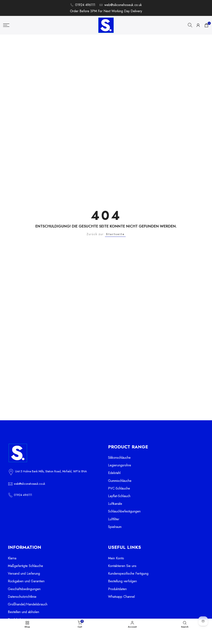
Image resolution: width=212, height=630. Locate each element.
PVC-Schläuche (119, 488)
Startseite (115, 234)
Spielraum (115, 526)
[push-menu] (6, 25)
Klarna (12, 558)
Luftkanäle (115, 503)
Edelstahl (114, 472)
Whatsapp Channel (121, 596)
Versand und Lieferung (24, 573)
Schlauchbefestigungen (124, 511)
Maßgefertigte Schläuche (25, 565)
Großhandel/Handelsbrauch (27, 604)
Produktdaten (117, 589)
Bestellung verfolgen (122, 581)
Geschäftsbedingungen (24, 589)
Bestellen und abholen (23, 612)
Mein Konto (116, 558)
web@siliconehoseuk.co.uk (123, 4)
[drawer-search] (190, 25)
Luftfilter (113, 519)
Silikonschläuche (119, 457)
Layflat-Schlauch (119, 496)
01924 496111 (85, 4)
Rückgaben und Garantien (26, 581)
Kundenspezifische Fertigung (128, 573)
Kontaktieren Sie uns (122, 565)
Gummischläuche (119, 480)
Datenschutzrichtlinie (22, 596)
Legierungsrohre (119, 465)
